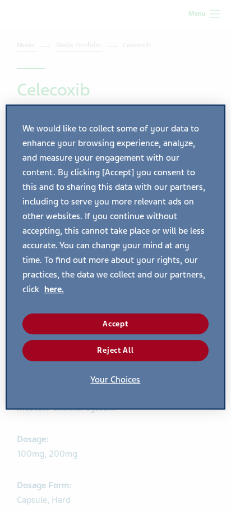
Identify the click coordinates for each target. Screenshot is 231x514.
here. (54, 289)
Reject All (115, 350)
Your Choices (115, 379)
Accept (115, 324)
